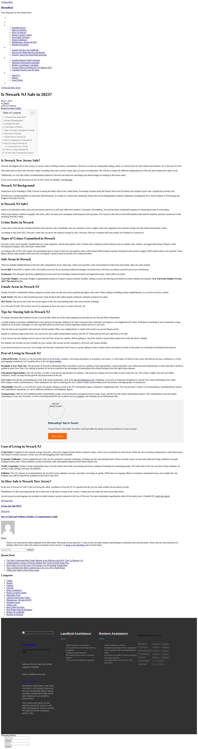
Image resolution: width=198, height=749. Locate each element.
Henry (6, 103)
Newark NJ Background (13, 120)
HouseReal (7, 7)
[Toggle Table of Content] (31, 113)
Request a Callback (30, 681)
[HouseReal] (38, 633)
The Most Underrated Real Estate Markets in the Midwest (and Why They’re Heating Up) (44, 560)
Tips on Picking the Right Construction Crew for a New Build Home (35, 568)
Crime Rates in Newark (13, 127)
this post (68, 180)
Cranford (80, 396)
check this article (162, 496)
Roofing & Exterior (14, 614)
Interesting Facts (13, 595)
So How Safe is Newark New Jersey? (19, 153)
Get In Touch (57, 436)
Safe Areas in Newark (12, 133)
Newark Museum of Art (84, 380)
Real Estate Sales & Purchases (19, 609)
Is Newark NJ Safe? (12, 124)
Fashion (9, 585)
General (9, 588)
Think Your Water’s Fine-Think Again (22, 570)
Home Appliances (14, 590)
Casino (9, 580)
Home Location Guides (11, 108)
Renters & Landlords (15, 612)
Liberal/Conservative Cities (18, 597)
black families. (55, 361)
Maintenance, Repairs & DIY (19, 600)
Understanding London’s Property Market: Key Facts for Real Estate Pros (37, 563)
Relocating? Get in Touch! (18, 146)
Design (9, 583)
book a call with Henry (76, 545)
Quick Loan (11, 605)
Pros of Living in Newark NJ (15, 143)
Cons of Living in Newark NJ (16, 149)
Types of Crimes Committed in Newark (19, 130)
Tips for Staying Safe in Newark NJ (18, 140)
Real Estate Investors (15, 607)
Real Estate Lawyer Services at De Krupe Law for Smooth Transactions (37, 565)
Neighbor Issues (13, 602)
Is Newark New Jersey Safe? (15, 117)
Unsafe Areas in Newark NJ (14, 137)
